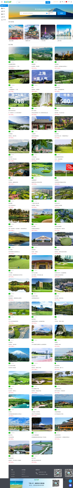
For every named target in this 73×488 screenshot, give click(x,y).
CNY (69, 1)
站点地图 (13, 474)
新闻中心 (23, 474)
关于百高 (23, 472)
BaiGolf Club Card (25, 476)
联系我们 (13, 476)
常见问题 (13, 472)
